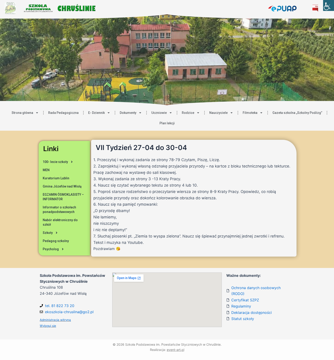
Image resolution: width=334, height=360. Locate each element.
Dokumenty (128, 113)
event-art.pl (175, 350)
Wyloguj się (48, 326)
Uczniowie (159, 113)
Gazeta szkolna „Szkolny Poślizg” (297, 113)
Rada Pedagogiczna (63, 113)
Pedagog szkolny (56, 241)
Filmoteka (250, 113)
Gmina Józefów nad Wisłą (62, 186)
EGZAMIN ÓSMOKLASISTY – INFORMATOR (63, 197)
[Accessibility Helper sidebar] (328, 5)
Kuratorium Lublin (56, 178)
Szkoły (48, 233)
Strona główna (22, 113)
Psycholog (51, 249)
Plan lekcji (167, 123)
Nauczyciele (218, 113)
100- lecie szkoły (55, 162)
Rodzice (188, 113)
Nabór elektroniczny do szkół (60, 222)
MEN (46, 170)
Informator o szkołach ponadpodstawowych (59, 209)
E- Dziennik (96, 113)
